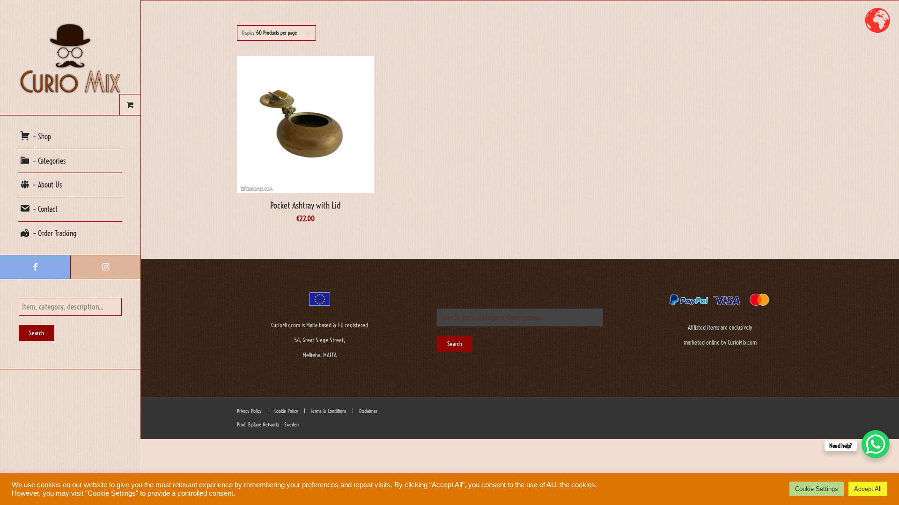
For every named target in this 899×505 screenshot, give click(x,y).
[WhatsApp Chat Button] (876, 444)
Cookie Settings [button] (816, 488)
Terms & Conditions (327, 411)
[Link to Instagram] (105, 267)
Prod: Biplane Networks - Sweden (268, 424)
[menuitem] (70, 137)
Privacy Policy (249, 411)
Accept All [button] (868, 488)
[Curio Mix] (70, 57)
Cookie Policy (285, 411)
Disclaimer (368, 411)
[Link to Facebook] (35, 267)
